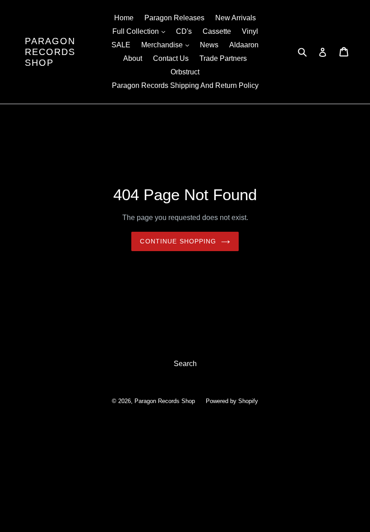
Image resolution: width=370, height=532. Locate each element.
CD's (184, 31)
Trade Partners (223, 58)
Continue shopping (178, 241)
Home (124, 18)
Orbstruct (185, 72)
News (209, 45)
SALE (120, 45)
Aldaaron (244, 45)
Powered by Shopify (232, 401)
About (132, 58)
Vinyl (250, 31)
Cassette (217, 31)
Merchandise (167, 45)
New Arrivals (235, 18)
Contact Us (171, 58)
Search (185, 363)
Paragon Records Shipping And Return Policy (185, 85)
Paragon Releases (174, 18)
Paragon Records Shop (50, 52)
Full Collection (141, 31)
